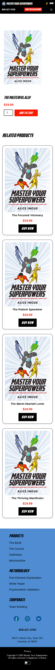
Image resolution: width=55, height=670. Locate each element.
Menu (51, 3)
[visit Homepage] (17, 3)
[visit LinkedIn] (38, 618)
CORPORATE (17, 600)
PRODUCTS (16, 536)
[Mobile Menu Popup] (47, 4)
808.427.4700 (8, 9)
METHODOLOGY (19, 571)
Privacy (27, 651)
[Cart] (51, 9)
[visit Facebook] (16, 618)
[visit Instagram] (27, 618)
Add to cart (26, 113)
